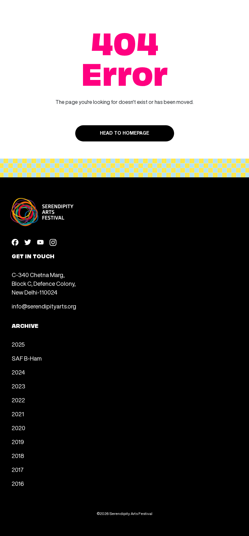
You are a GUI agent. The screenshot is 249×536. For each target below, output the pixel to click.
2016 (18, 483)
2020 (18, 428)
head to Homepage (124, 133)
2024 (18, 372)
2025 (18, 344)
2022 (18, 400)
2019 (18, 442)
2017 (18, 469)
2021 (18, 414)
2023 (18, 386)
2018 (18, 456)
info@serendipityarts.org (44, 306)
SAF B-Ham (27, 358)
